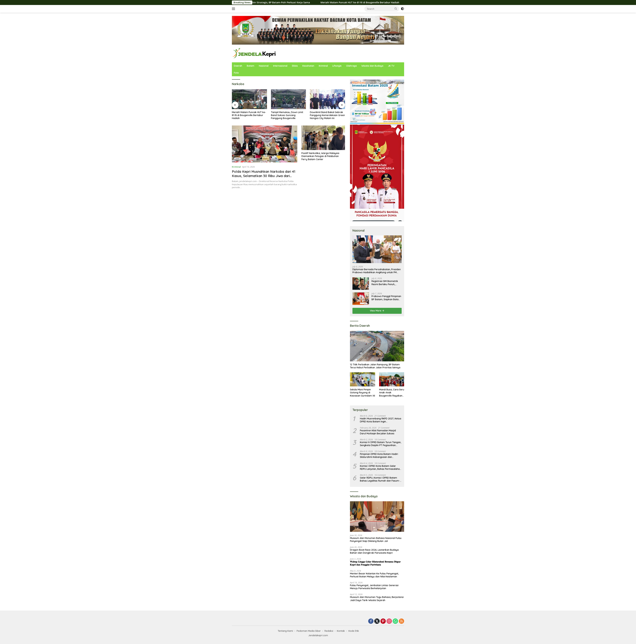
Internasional (280, 65)
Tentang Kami (285, 630)
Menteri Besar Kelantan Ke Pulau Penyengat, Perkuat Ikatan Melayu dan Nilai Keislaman (374, 575)
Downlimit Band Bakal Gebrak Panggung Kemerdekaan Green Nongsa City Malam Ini (301, 115)
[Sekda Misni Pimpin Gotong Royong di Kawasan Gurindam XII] (362, 379)
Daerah (238, 65)
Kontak (341, 630)
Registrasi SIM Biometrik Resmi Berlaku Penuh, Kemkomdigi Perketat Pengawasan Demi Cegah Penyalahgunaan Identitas (385, 283)
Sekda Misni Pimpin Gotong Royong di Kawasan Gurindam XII (362, 392)
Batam (250, 65)
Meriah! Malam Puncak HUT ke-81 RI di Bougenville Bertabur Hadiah (320, 2)
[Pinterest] (383, 621)
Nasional (263, 65)
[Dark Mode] (402, 9)
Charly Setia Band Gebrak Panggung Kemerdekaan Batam (337, 115)
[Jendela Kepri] (254, 53)
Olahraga (351, 65)
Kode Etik (353, 630)
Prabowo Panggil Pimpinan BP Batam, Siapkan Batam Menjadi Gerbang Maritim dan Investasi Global (386, 298)
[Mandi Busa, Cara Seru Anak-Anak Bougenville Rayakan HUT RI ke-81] (391, 379)
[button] (396, 8)
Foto (236, 72)
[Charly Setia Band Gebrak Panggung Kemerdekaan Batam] (340, 99)
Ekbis (295, 65)
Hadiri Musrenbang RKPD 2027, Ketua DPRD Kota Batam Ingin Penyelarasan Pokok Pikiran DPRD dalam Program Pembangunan (380, 420)
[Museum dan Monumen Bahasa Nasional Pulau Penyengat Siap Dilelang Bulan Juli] (377, 516)
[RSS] (401, 621)
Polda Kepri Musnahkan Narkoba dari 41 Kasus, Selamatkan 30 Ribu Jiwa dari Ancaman (263, 175)
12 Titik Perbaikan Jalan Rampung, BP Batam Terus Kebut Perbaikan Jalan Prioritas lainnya (375, 366)
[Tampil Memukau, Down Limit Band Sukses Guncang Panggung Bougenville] (262, 99)
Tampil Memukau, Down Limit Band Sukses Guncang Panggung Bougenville (261, 115)
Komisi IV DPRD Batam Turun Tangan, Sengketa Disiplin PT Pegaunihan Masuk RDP (380, 444)
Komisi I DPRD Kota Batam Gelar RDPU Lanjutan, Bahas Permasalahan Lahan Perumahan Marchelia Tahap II (380, 467)
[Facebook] (370, 621)
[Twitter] (377, 621)
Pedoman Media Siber (309, 630)
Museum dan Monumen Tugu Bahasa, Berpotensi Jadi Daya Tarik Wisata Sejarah (377, 599)
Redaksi (328, 630)
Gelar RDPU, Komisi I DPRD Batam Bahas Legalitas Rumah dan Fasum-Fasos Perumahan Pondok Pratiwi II (380, 479)
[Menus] (234, 9)
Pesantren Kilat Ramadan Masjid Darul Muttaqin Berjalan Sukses (378, 432)
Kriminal (323, 65)
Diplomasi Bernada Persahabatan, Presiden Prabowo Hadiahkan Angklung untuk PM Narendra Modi (376, 271)
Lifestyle (337, 65)
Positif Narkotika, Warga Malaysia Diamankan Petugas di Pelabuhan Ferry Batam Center (320, 156)
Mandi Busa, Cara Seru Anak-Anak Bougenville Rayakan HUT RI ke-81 (391, 392)
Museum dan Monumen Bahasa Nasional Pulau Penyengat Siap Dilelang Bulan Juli (375, 540)
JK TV (391, 65)
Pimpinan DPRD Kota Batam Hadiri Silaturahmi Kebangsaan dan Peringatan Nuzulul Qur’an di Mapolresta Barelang (379, 456)
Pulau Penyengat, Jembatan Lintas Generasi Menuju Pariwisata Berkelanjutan (374, 587)
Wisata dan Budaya (372, 65)
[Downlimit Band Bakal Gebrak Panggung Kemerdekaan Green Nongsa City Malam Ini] (301, 99)
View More (376, 310)
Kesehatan (308, 65)
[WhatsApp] (395, 621)
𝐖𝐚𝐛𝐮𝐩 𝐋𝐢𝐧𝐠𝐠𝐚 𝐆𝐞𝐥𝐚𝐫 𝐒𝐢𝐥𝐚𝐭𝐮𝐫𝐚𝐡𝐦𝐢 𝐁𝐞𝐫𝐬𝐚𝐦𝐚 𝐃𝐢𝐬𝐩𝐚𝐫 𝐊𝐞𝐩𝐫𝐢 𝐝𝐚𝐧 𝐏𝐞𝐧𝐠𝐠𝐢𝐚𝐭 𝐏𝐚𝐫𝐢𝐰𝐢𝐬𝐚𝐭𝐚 (375, 563)
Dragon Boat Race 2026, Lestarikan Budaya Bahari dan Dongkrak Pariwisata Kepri (374, 551)
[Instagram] (389, 621)
